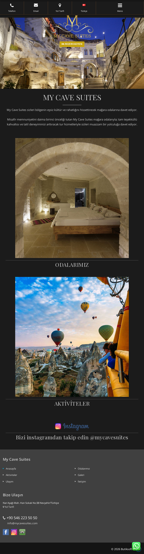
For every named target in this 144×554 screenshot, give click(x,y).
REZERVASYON (73, 44)
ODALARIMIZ (72, 264)
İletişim (82, 481)
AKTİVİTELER (72, 403)
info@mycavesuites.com (22, 523)
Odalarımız (84, 468)
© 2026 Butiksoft (121, 549)
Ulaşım (9, 481)
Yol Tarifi (9, 506)
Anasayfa (11, 468)
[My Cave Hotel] (72, 26)
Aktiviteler (11, 475)
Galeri (81, 475)
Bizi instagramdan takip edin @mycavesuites (72, 437)
